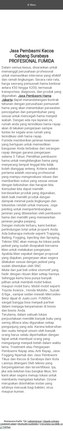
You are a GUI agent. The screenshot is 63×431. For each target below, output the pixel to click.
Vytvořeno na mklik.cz (51, 424)
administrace (34, 421)
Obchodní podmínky (28, 424)
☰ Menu (31, 5)
